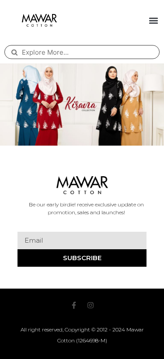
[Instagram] (90, 305)
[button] (154, 20)
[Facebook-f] (73, 305)
